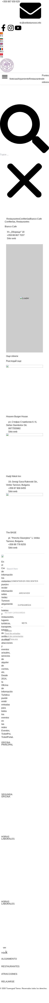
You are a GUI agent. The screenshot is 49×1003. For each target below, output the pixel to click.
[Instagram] (10, 27)
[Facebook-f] (3, 27)
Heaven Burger (17, 416)
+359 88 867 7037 (15, 235)
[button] (24, 128)
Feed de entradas (12, 633)
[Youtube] (18, 27)
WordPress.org (11, 639)
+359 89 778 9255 (17, 544)
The (11, 532)
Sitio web (11, 238)
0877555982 (14, 428)
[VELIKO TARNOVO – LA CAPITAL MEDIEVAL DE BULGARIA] (7, 65)
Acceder (8, 630)
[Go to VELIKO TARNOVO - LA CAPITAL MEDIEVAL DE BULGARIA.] (5, 219)
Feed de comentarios (14, 636)
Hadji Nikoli (13, 476)
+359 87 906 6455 (17, 488)
